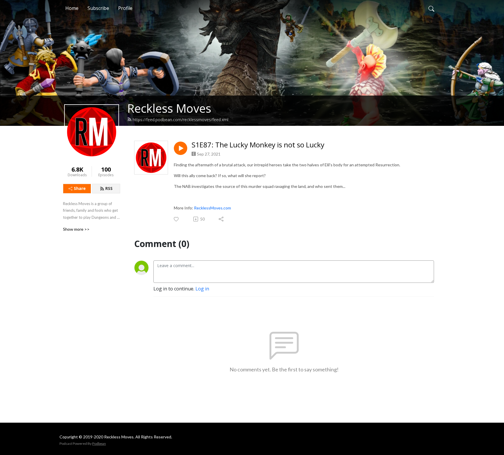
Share (80, 188)
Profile (125, 8)
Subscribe (98, 8)
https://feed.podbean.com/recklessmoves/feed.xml (180, 119)
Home (71, 8)
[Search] (431, 8)
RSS (109, 188)
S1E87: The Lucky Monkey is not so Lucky (258, 145)
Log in (202, 288)
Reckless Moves (169, 108)
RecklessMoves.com (212, 207)
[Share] (221, 219)
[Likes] (176, 219)
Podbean (99, 443)
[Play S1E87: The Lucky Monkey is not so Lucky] (180, 148)
